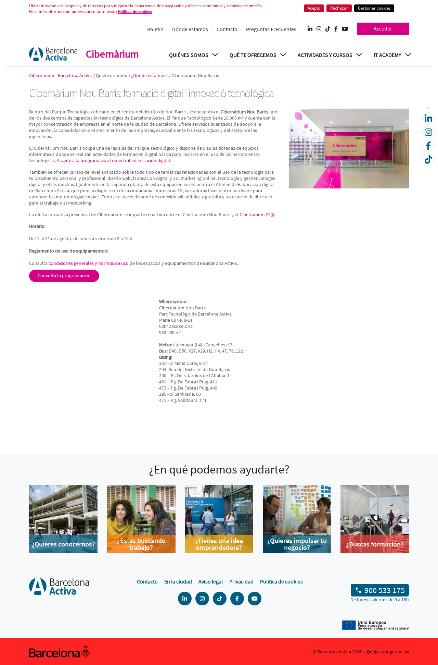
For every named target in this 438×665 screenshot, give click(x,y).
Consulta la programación (64, 275)
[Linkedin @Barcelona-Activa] (310, 29)
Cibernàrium (112, 53)
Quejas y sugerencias (388, 652)
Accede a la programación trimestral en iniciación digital (113, 160)
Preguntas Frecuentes (271, 29)
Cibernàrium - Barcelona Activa (61, 75)
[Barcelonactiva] (53, 54)
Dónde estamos (190, 29)
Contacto (227, 29)
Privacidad (241, 581)
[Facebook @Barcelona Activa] (336, 29)
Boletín (155, 29)
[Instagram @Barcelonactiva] (319, 29)
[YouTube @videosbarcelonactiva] (345, 29)
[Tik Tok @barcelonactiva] (327, 29)
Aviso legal (210, 581)
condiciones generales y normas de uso (89, 263)
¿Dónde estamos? (149, 75)
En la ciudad (178, 581)
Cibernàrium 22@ (257, 214)
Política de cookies (281, 581)
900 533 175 (384, 590)
